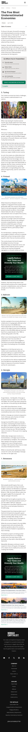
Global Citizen (14, 691)
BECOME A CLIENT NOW (13, 276)
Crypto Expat (14, 684)
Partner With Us (14, 674)
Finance (14, 8)
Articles (8, 8)
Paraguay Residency (14, 709)
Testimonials (14, 668)
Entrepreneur (14, 694)
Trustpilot (5, 86)
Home (2, 8)
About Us (14, 666)
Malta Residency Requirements (14, 712)
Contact (14, 676)
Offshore (14, 689)
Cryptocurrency (14, 697)
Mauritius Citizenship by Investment (14, 715)
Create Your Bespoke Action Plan (14, 82)
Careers (14, 671)
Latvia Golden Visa (14, 704)
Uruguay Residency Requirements (14, 707)
